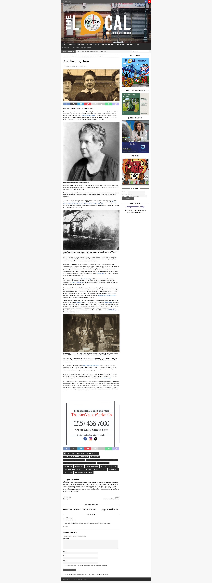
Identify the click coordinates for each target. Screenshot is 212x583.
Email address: (126, 196)
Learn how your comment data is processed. (97, 574)
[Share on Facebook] (66, 104)
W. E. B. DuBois (111, 310)
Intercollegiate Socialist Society (107, 295)
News (64, 44)
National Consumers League (91, 365)
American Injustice (107, 44)
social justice (113, 469)
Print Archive (120, 44)
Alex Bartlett (80, 66)
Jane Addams (108, 302)
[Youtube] (149, 1)
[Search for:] (140, 51)
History (81, 44)
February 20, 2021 (70, 66)
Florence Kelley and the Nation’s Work (76, 456)
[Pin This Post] (87, 104)
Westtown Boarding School (83, 472)
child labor (80, 453)
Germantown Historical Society (74, 460)
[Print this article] (101, 104)
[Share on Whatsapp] (108, 104)
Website (65, 561)
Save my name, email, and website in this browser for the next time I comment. (86, 565)
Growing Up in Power (89, 509)
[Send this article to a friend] (94, 104)
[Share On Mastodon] (115, 104)
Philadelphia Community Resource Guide (76, 48)
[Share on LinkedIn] (80, 104)
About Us (139, 44)
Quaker (96, 469)
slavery (104, 469)
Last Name (124, 194)
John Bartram (79, 466)
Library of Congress (77, 282)
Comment (66, 538)
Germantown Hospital (94, 460)
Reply (66, 526)
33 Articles (67, 481)
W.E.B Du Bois (68, 472)
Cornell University (86, 279)
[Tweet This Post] (73, 104)
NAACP (114, 466)
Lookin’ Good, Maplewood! (72, 509)
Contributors (92, 44)
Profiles (72, 44)
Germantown (95, 456)
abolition (71, 453)
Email (65, 556)
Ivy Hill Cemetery (106, 378)
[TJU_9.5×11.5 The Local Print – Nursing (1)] (135, 152)
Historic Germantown (110, 460)
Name (65, 551)
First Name (124, 191)
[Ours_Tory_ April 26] (135, 184)
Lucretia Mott (100, 273)
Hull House (78, 302)
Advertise (130, 44)
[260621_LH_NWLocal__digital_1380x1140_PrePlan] (135, 114)
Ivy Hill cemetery (103, 463)
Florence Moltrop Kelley (88, 115)
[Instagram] (146, 1)
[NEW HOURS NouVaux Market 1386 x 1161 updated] (91, 446)
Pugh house (87, 469)
